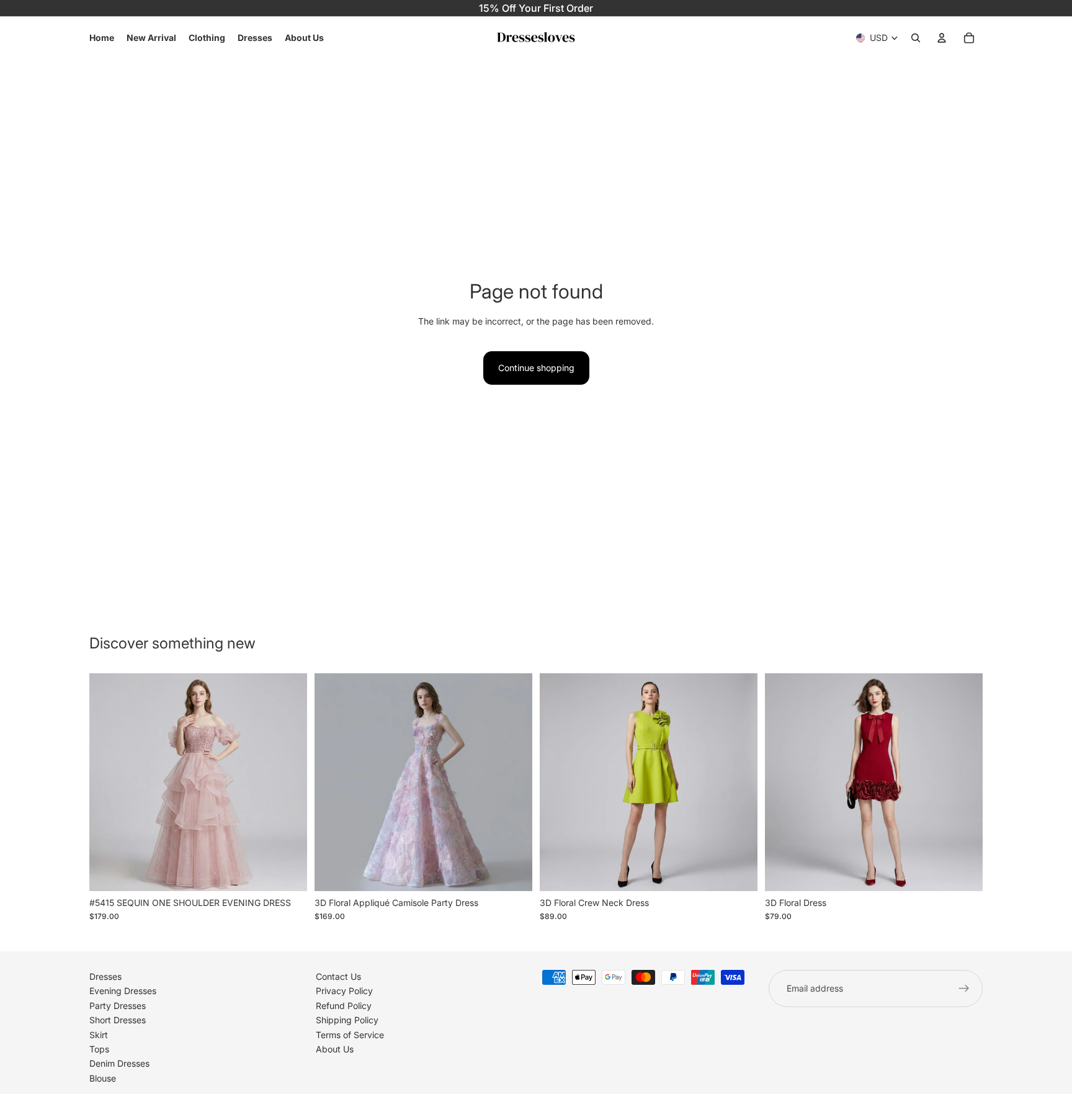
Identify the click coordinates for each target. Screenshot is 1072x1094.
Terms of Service (350, 1034)
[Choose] (288, 872)
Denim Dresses (119, 1063)
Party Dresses (117, 1005)
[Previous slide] (108, 782)
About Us (335, 1049)
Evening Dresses (122, 990)
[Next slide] (288, 782)
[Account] (941, 38)
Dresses (105, 976)
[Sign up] (964, 988)
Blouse (102, 1077)
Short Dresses (117, 1020)
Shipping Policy (347, 1020)
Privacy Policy (344, 990)
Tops (99, 1049)
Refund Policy (344, 1005)
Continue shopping (536, 367)
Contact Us (338, 976)
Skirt (98, 1034)
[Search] (915, 38)
